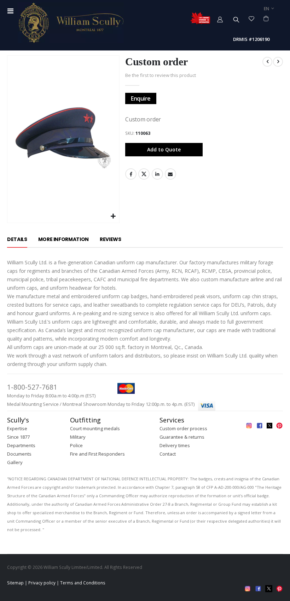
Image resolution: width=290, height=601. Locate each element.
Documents (19, 454)
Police (76, 445)
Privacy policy (42, 582)
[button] (113, 216)
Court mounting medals (95, 428)
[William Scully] (71, 22)
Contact (168, 454)
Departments (21, 445)
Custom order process (183, 428)
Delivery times (175, 445)
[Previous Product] (267, 62)
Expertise (17, 428)
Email (170, 174)
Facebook (131, 174)
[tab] (17, 240)
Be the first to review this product (160, 75)
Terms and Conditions (82, 582)
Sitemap (15, 582)
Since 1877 (18, 437)
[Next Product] (278, 62)
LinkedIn (157, 174)
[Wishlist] (251, 18)
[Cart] (266, 18)
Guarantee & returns (182, 437)
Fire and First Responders (97, 454)
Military (78, 437)
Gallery (15, 462)
